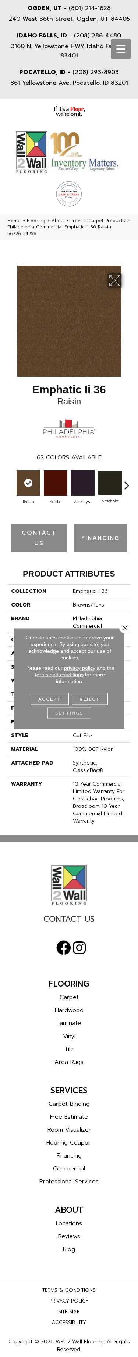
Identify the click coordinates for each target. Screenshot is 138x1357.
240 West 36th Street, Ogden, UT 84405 (69, 18)
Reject (89, 698)
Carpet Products (106, 220)
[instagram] (79, 948)
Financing (100, 538)
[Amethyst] (82, 482)
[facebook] (63, 948)
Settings (69, 712)
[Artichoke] (110, 483)
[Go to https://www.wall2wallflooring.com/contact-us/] (69, 921)
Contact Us (39, 538)
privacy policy (79, 668)
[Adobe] (55, 482)
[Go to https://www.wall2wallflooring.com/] (69, 885)
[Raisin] (28, 482)
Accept (49, 698)
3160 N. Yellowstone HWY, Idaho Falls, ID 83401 (69, 51)
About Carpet (67, 220)
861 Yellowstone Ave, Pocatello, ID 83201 (69, 82)
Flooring (36, 220)
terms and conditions (59, 674)
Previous (11, 481)
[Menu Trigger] (121, 49)
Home (14, 220)
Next (126, 481)
